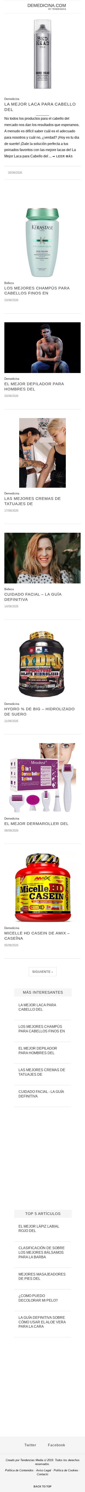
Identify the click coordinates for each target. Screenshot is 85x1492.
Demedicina (11, 99)
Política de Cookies (66, 1470)
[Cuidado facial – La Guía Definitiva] (42, 582)
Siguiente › (42, 971)
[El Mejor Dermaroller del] (42, 811)
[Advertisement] (42, 198)
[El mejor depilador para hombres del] (42, 372)
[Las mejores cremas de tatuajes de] (42, 486)
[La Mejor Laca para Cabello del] (42, 89)
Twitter (29, 1445)
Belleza (9, 283)
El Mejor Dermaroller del (36, 824)
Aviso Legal (43, 1470)
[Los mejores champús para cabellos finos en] (42, 276)
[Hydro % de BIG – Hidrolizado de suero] (42, 697)
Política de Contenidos (19, 1470)
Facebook (56, 1445)
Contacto (42, 1474)
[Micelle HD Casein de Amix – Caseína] (42, 921)
